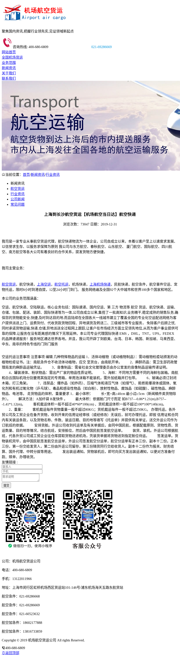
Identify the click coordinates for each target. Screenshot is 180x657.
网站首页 (9, 52)
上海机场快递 (100, 284)
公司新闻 (18, 199)
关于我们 (9, 73)
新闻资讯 (9, 68)
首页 (26, 174)
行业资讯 (53, 174)
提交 (6, 485)
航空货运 (18, 189)
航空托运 (61, 284)
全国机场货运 (12, 57)
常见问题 (18, 204)
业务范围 (9, 63)
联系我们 (9, 78)
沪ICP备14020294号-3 (102, 640)
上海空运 (44, 284)
